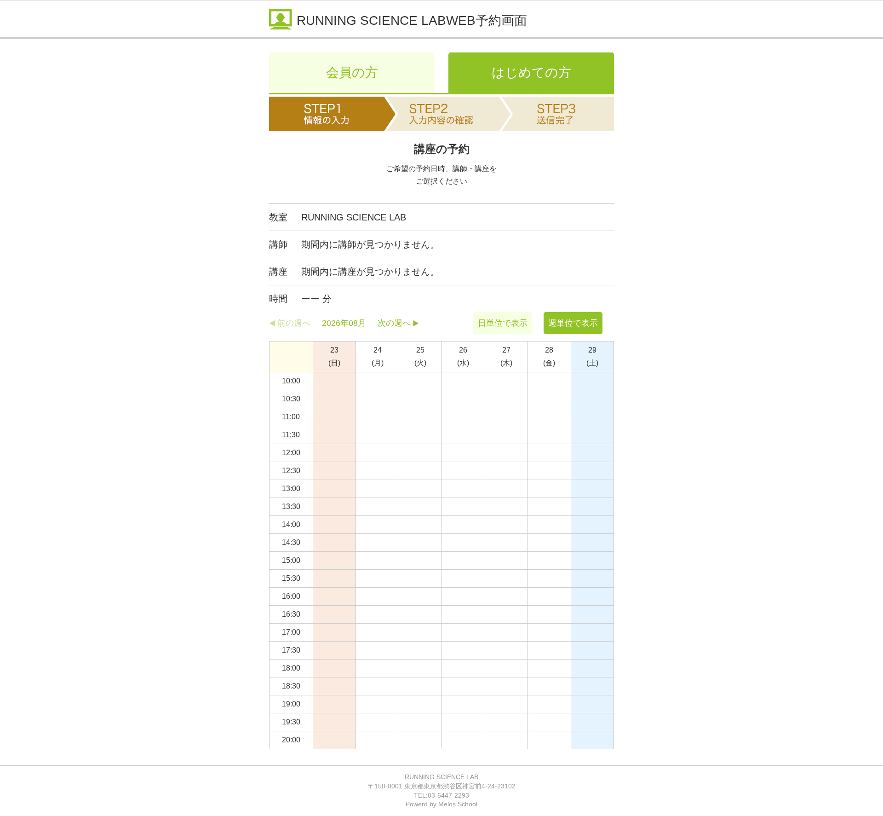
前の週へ (293, 323)
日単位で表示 (503, 323)
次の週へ (394, 323)
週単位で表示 (573, 323)
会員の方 (352, 72)
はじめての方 (531, 72)
